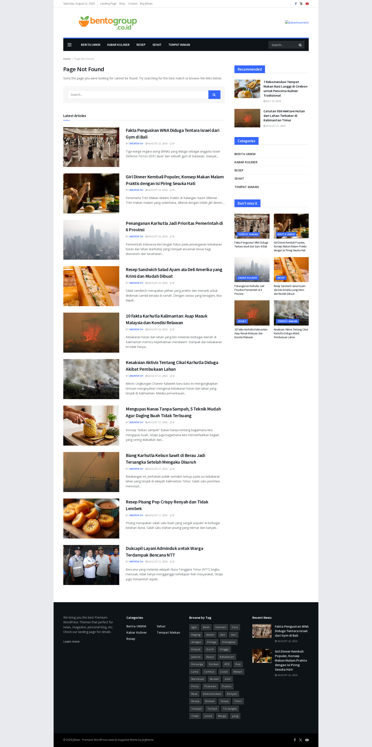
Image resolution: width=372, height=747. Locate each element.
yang (235, 716)
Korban (214, 664)
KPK (227, 664)
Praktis (226, 686)
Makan (238, 671)
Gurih (210, 649)
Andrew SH (136, 143)
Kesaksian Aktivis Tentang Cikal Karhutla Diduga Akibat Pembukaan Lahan (291, 333)
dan (222, 634)
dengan (196, 642)
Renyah (232, 693)
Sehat (156, 45)
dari (233, 634)
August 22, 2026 (157, 143)
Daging (195, 634)
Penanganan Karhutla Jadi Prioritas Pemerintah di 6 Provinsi (249, 290)
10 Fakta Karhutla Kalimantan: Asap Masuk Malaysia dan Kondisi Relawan (251, 333)
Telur (238, 701)
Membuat (197, 679)
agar (194, 627)
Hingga (224, 649)
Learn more (71, 641)
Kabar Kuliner (118, 45)
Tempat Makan (179, 45)
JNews (76, 740)
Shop (122, 3)
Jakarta (196, 656)
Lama (194, 671)
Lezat (224, 671)
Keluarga (197, 664)
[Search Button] (300, 45)
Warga (222, 716)
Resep (141, 45)
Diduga (211, 642)
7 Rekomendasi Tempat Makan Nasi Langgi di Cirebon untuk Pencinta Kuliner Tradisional (285, 88)
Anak (206, 627)
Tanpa (224, 701)
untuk (208, 716)
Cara (235, 627)
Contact (132, 3)
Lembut (209, 671)
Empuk (195, 649)
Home (67, 59)
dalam (210, 634)
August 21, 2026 (157, 375)
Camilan (220, 627)
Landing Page (108, 3)
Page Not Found (84, 59)
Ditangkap (229, 642)
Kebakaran (227, 656)
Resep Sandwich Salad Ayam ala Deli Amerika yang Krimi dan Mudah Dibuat (290, 290)
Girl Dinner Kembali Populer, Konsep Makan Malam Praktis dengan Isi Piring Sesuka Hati (290, 246)
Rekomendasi (212, 693)
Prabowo (210, 686)
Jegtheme (147, 740)
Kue (238, 664)
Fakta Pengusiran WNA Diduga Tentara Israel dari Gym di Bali (251, 244)
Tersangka (230, 708)
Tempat (196, 708)
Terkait (212, 708)
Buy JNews (146, 3)
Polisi (195, 686)
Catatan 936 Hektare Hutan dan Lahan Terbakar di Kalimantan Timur (284, 115)
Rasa (194, 693)
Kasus (210, 656)
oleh (228, 679)
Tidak (195, 716)
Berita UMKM (90, 45)
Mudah (214, 679)
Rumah (210, 701)
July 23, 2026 (273, 101)
